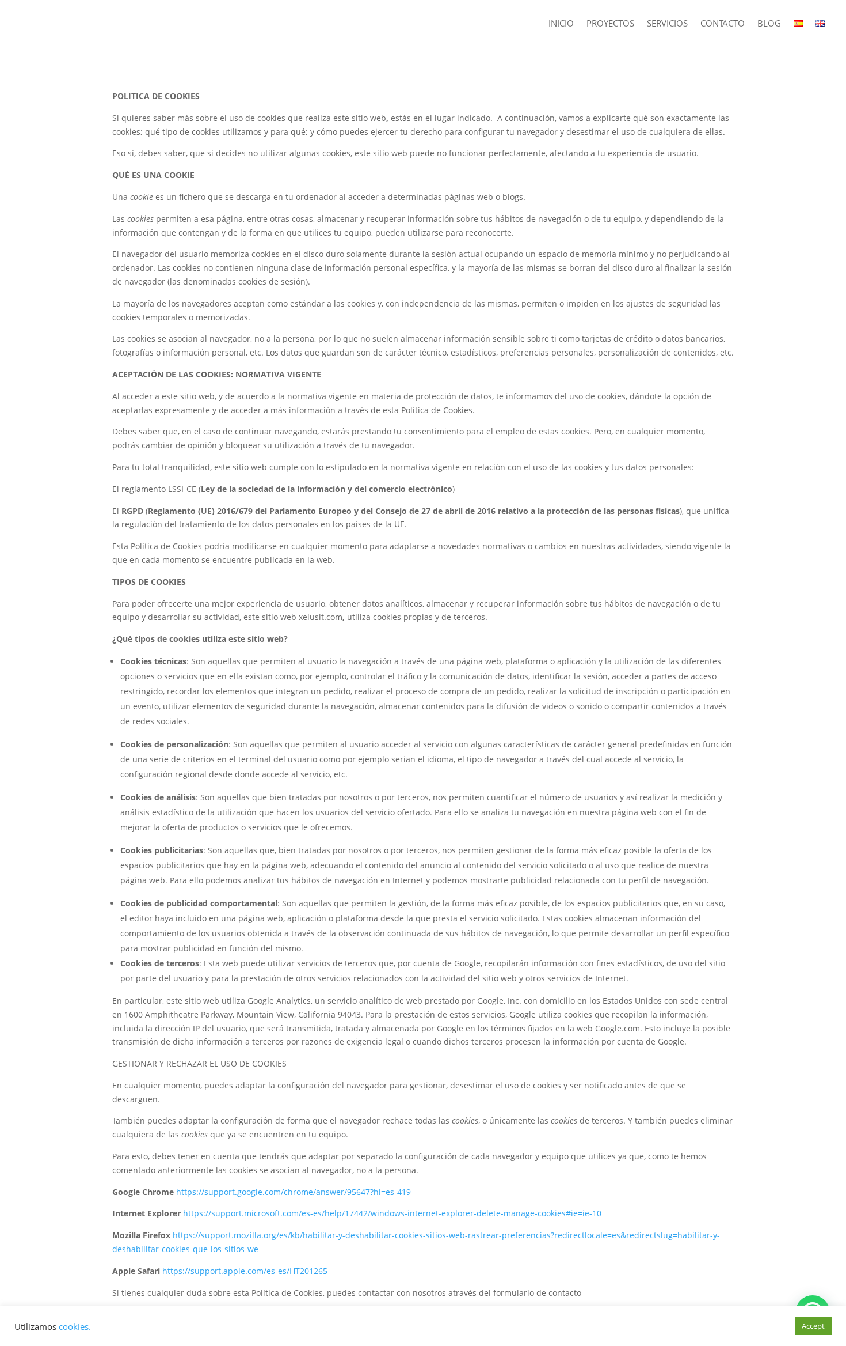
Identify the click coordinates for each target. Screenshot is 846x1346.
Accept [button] (813, 1326)
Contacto (722, 23)
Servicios (667, 23)
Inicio (561, 23)
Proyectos (610, 23)
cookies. (75, 1326)
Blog (769, 23)
